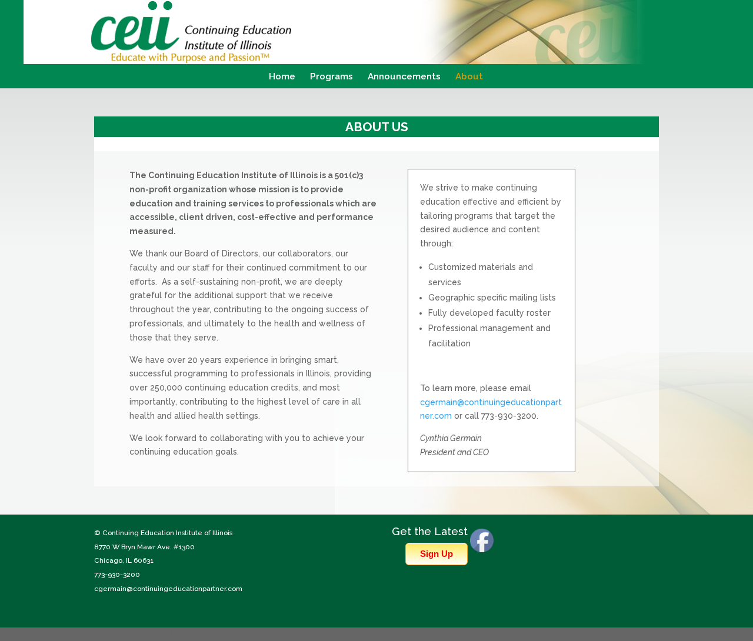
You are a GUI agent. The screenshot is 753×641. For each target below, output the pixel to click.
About (469, 77)
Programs (331, 77)
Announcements (404, 77)
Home (282, 77)
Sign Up (436, 554)
